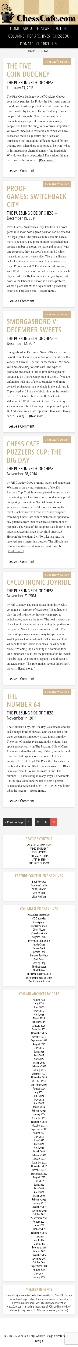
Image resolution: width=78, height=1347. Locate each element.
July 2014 (39, 1273)
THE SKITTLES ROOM (39, 863)
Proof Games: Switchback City (37, 196)
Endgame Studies (39, 885)
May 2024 (39, 1100)
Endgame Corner (39, 937)
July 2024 (39, 1092)
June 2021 (39, 1225)
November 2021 (39, 1211)
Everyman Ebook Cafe (39, 941)
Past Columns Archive (39, 981)
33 (38, 822)
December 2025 (39, 1029)
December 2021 (39, 1207)
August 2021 (39, 1222)
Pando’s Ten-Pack (39, 955)
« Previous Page (14, 822)
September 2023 (39, 1129)
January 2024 (39, 1114)
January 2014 (39, 1277)
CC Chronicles (39, 918)
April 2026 (39, 1014)
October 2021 (39, 1214)
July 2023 (39, 1137)
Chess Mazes (39, 930)
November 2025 (39, 1033)
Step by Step (39, 893)
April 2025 (39, 1059)
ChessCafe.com (39, 12)
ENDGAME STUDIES (39, 856)
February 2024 (39, 1111)
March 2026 (39, 1018)
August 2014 (39, 1270)
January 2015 (39, 1251)
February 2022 (39, 1199)
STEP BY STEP (39, 860)
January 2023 (39, 1159)
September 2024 (39, 1085)
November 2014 (39, 1259)
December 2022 (39, 1162)
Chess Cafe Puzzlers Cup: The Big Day (34, 452)
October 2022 (39, 1170)
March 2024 (39, 1107)
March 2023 (39, 1151)
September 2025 (39, 1040)
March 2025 (39, 1063)
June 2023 (39, 1140)
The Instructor (39, 967)
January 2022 (39, 1203)
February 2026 (39, 1022)
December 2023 (39, 1118)
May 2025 (39, 1055)
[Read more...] (47, 160)
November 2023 (39, 1122)
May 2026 (39, 1011)
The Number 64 (24, 700)
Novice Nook (39, 948)
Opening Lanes (39, 952)
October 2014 (39, 1262)
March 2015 (39, 1244)
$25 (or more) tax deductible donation (32, 1295)
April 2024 (39, 1103)
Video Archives (39, 897)
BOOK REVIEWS (39, 852)
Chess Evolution (39, 926)
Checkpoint (39, 922)
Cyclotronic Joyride (39, 582)
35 (53, 822)
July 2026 (39, 1003)
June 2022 (39, 1185)
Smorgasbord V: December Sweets (34, 325)
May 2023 (39, 1144)
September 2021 (39, 1218)
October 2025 (39, 1037)
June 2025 (39, 1051)
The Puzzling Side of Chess (39, 978)
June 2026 (39, 1007)
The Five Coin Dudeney (28, 70)
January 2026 (39, 1026)
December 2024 (39, 1074)
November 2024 (39, 1077)
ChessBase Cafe (39, 933)
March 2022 (39, 1196)
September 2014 (39, 1266)
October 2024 (39, 1081)
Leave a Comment (21, 170)
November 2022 (39, 1166)
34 (46, 822)
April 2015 (39, 1240)
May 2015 (39, 1236)
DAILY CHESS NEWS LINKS (39, 845)
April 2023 (39, 1148)
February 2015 (39, 1247)
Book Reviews (39, 882)
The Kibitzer (39, 970)
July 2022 (39, 1181)
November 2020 (39, 1233)
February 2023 (39, 1155)
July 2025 (39, 1048)
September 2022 (39, 1174)
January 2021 (39, 1229)
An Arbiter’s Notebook (39, 915)
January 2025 (39, 1070)
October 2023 (39, 1125)
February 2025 (39, 1066)
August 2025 (39, 1044)
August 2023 (39, 1133)
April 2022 (39, 1192)
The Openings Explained (39, 974)
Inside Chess (39, 944)
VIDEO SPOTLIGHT (39, 849)
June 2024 (39, 1096)
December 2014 (39, 1255)
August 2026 (39, 1000)
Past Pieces (39, 959)
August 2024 (39, 1088)
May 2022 (39, 1188)
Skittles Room (39, 889)
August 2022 (39, 1177)
